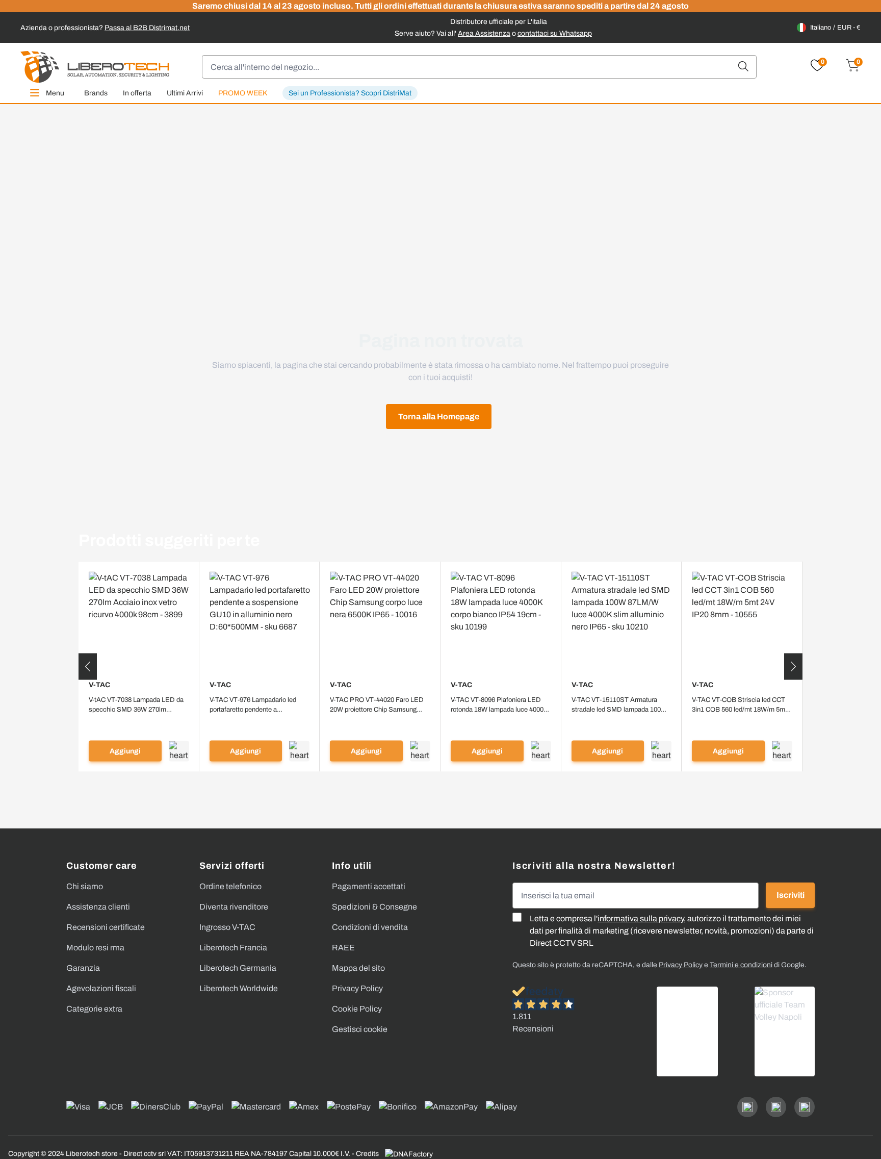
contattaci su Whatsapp (554, 33)
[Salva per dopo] (179, 751)
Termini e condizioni (741, 965)
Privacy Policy (357, 988)
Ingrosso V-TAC (227, 927)
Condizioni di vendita (370, 927)
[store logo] (94, 67)
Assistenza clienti (98, 906)
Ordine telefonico (230, 886)
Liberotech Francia (233, 947)
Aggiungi (125, 751)
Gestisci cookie (359, 1029)
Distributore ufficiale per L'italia (498, 22)
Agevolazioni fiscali (101, 988)
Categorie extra (94, 1008)
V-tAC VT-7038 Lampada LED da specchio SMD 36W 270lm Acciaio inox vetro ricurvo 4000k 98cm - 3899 (136, 705)
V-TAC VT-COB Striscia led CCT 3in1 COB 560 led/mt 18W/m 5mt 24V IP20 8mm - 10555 (739, 705)
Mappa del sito (358, 968)
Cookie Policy (357, 1008)
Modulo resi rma (95, 947)
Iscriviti (790, 895)
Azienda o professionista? (105, 28)
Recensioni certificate (105, 927)
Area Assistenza (484, 33)
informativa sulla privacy (641, 918)
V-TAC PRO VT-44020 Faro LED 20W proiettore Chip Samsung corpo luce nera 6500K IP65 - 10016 (377, 705)
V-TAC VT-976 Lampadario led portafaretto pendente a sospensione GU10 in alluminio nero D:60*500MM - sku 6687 (255, 705)
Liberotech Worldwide (238, 988)
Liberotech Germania (237, 968)
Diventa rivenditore (233, 906)
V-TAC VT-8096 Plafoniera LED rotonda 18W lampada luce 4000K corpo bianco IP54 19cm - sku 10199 (499, 705)
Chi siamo (84, 886)
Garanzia (83, 968)
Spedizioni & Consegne (374, 906)
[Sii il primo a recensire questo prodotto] (139, 722)
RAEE (343, 947)
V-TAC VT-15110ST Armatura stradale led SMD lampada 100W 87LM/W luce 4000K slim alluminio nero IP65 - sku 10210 (621, 705)
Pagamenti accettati (368, 886)
